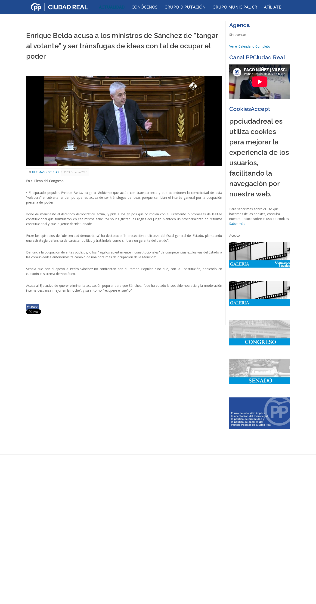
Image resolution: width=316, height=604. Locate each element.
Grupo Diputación (185, 7)
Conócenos (145, 7)
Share (32, 307)
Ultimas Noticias (45, 172)
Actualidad (112, 7)
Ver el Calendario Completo (249, 46)
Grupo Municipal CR (235, 7)
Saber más (237, 223)
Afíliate (272, 7)
